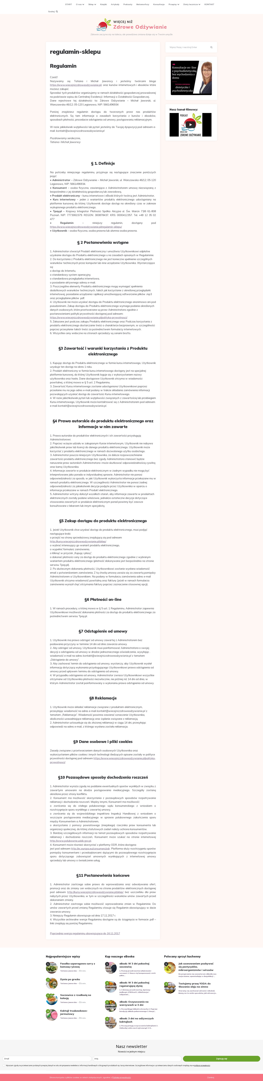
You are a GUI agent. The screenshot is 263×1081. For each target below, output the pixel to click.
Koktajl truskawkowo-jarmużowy (74, 1012)
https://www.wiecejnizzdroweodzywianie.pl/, (76, 85)
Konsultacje (159, 4)
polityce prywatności (202, 1065)
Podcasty (127, 4)
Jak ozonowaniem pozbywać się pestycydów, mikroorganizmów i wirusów (195, 967)
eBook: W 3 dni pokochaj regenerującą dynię (134, 984)
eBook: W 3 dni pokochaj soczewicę (134, 965)
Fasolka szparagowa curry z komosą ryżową (77, 965)
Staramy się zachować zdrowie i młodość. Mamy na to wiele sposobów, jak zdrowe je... (197, 992)
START (68, 4)
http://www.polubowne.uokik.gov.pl (70, 840)
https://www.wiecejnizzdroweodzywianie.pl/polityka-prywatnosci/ (88, 317)
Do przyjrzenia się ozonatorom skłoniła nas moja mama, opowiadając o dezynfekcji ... (197, 975)
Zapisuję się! (221, 1058)
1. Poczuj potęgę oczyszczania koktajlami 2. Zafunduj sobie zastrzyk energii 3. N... (138, 1027)
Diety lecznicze (190, 4)
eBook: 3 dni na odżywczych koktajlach (136, 1020)
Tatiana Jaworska (68, 971)
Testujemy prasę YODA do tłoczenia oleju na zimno (194, 985)
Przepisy (173, 4)
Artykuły (115, 4)
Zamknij (210, 1077)
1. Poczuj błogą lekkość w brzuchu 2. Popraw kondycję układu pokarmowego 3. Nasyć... (138, 1010)
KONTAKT (209, 4)
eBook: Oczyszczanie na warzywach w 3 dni (133, 1003)
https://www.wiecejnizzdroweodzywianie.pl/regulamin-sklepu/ (86, 226)
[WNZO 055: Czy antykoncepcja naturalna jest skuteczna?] (190, 125)
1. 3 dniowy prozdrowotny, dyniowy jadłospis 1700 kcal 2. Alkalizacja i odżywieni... (134, 992)
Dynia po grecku (70, 979)
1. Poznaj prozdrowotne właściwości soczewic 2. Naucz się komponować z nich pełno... (137, 973)
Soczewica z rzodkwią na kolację (75, 996)
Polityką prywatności (121, 1077)
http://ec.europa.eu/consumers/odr (90, 848)
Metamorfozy (142, 4)
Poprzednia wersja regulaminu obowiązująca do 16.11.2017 (85, 933)
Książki (103, 4)
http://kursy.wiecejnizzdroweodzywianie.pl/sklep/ (78, 541)
